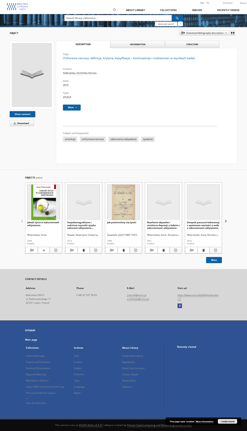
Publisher (79, 374)
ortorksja (70, 139)
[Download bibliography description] (31, 250)
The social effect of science (40, 393)
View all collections (36, 403)
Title (76, 355)
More (214, 260)
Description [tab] (83, 44)
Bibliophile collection (37, 380)
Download (23, 123)
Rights (77, 393)
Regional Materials (36, 374)
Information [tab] (137, 44)
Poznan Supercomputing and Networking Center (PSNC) (159, 425)
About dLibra (129, 380)
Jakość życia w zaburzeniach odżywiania (43, 224)
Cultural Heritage (35, 355)
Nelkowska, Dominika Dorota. (80, 73)
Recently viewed (228, 10)
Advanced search (166, 24)
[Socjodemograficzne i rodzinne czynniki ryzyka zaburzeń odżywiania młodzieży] (83, 202)
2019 (65, 85)
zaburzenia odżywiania (123, 139)
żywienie (148, 139)
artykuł (67, 97)
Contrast (228, 2)
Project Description (132, 355)
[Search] (177, 18)
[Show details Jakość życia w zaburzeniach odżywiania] (55, 250)
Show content (22, 114)
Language (79, 386)
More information (204, 421)
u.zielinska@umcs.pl (138, 299)
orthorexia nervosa (93, 139)
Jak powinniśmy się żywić (121, 222)
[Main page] (114, 10)
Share (243, 3)
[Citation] (232, 32)
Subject (78, 368)
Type (76, 380)
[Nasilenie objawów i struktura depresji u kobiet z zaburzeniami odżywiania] (163, 202)
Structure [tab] (192, 44)
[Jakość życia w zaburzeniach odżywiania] (43, 202)
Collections (168, 10)
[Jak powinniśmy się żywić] (123, 202)
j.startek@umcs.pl (136, 295)
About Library (135, 10)
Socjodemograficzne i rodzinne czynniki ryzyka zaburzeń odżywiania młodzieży (81, 225)
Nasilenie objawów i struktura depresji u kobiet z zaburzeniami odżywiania (163, 225)
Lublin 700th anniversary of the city (45, 386)
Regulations (128, 362)
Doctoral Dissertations (38, 368)
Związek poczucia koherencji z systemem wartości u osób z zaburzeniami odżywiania (203, 225)
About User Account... (134, 368)
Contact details (130, 374)
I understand (227, 421)
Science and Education (38, 362)
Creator (78, 362)
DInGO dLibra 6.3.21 (91, 425)
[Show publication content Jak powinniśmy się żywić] (124, 250)
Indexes (197, 10)
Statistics (127, 386)
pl (207, 3)
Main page (31, 339)
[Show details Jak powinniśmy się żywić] (135, 250)
